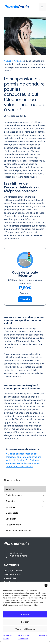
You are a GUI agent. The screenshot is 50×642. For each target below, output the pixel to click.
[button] (46, 585)
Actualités (19, 61)
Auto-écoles (10, 578)
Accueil (7, 61)
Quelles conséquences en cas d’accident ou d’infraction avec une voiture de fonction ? (23, 456)
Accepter (25, 614)
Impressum (43, 635)
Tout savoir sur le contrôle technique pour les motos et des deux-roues (23, 463)
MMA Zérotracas (12, 574)
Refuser (25, 622)
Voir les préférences (25, 629)
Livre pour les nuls (13, 570)
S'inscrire (25, 299)
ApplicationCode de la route (18, 554)
